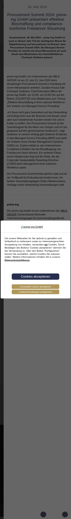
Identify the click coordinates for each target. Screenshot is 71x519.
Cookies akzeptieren (35, 276)
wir (46, 244)
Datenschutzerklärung (17, 260)
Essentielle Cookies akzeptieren (35, 286)
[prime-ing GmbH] (35, 227)
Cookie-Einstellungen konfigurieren (35, 292)
